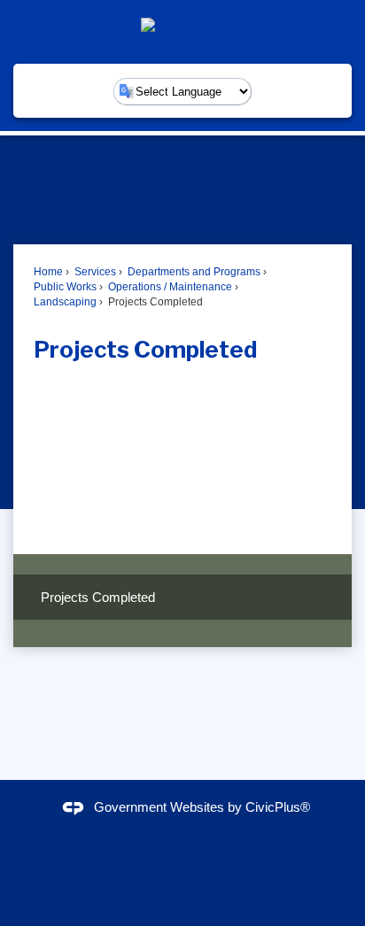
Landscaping (65, 302)
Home (48, 272)
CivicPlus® (277, 806)
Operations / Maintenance (168, 287)
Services (94, 272)
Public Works (65, 287)
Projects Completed (98, 597)
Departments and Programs (192, 272)
